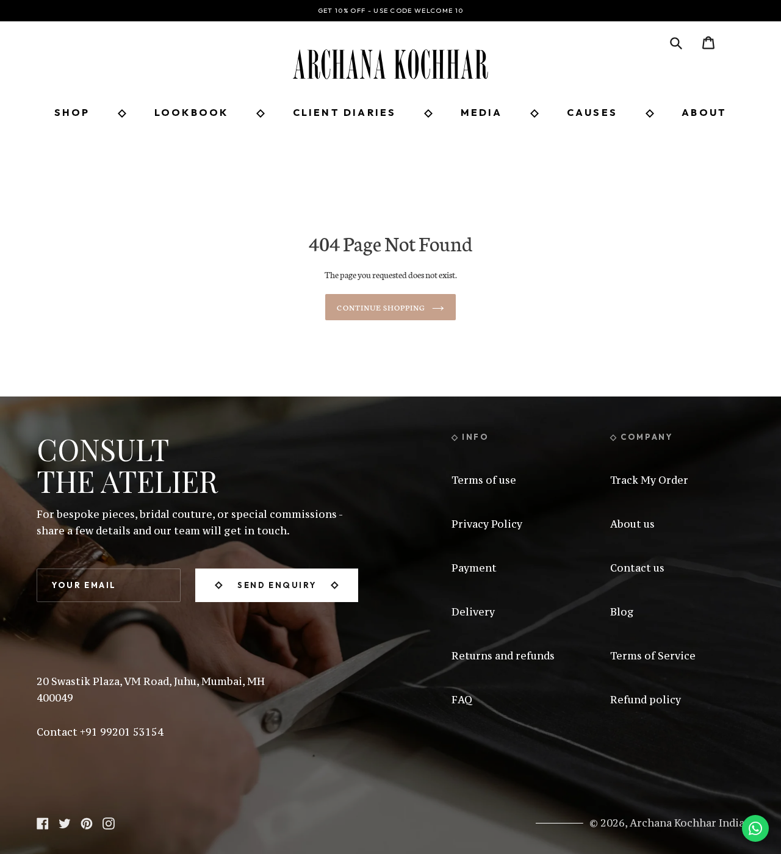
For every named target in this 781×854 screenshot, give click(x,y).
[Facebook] (43, 822)
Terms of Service (653, 655)
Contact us (637, 568)
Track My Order (649, 480)
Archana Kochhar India (687, 823)
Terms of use (484, 480)
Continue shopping (381, 307)
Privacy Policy (487, 524)
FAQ (462, 699)
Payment (474, 568)
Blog (622, 612)
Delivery (473, 612)
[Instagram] (109, 822)
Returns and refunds (503, 655)
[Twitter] (65, 822)
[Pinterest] (87, 822)
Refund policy (645, 699)
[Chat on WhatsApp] (755, 828)
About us (632, 524)
